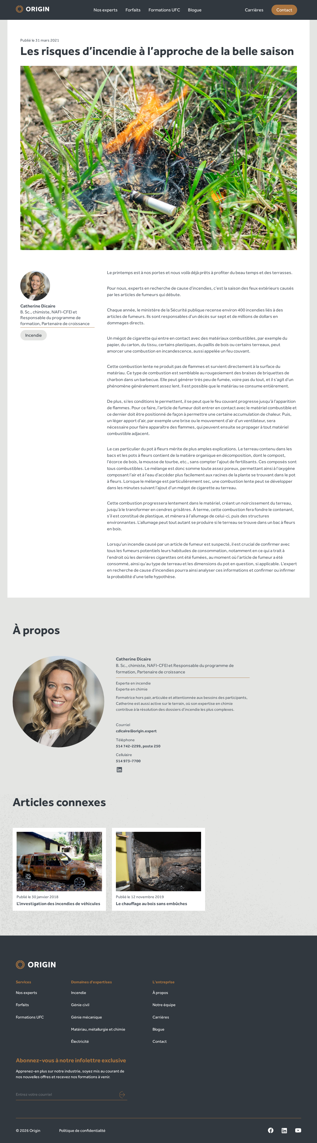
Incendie (33, 335)
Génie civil (80, 1004)
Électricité (80, 1041)
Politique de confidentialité (82, 1130)
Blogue (195, 9)
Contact (284, 9)
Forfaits (133, 9)
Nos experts (106, 9)
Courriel (123, 724)
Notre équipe (164, 1004)
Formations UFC (164, 9)
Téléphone (125, 739)
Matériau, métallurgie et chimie (98, 1029)
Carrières (254, 9)
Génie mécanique (86, 1017)
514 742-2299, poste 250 (138, 746)
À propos (160, 992)
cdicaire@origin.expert (136, 731)
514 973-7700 (128, 761)
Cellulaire (124, 754)
